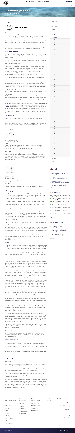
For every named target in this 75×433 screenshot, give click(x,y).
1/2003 (54, 91)
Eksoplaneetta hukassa (36, 405)
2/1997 (54, 153)
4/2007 (54, 47)
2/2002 (54, 104)
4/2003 (54, 84)
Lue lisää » (52, 238)
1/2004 (54, 76)
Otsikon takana (35, 408)
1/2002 (54, 106)
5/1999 (54, 141)
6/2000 (54, 123)
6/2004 (54, 67)
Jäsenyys (7, 398)
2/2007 (54, 52)
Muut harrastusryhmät (56, 164)
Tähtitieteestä (45, 5)
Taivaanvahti (40, 1)
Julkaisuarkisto (55, 37)
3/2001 (54, 116)
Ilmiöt (53, 24)
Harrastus (29, 5)
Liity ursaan (69, 1)
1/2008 (54, 39)
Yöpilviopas (48, 403)
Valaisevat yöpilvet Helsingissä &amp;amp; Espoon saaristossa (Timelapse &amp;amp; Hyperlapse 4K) (60, 230)
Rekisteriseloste (62, 430)
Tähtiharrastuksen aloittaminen (22, 401)
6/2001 (54, 109)
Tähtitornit (7, 407)
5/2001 (54, 111)
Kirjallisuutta (54, 158)
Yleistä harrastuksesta (23, 398)
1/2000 (54, 136)
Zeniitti (53, 5)
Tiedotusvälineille (8, 416)
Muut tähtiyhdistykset (23, 415)
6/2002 (54, 94)
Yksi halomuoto (58, 198)
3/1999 (54, 146)
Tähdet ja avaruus (32, 1)
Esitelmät (7, 408)
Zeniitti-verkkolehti (49, 400)
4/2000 (54, 128)
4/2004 (54, 69)
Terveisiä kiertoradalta (36, 402)
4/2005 (54, 59)
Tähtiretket (7, 412)
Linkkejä (53, 161)
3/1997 (54, 151)
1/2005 (54, 64)
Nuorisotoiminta (22, 403)
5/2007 (54, 44)
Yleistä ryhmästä (55, 21)
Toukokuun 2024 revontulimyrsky (58, 178)
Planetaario (7, 405)
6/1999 (54, 138)
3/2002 (54, 101)
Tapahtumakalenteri (9, 423)
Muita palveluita (8, 421)
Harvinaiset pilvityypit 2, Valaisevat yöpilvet (60, 176)
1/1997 (54, 156)
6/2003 (54, 79)
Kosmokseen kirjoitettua (37, 400)
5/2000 (54, 126)
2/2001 (54, 118)
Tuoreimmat (34, 398)
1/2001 (54, 121)
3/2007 (54, 49)
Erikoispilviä (62, 204)
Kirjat (33, 5)
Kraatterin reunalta (35, 403)
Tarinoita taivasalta (36, 407)
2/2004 (54, 74)
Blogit (36, 5)
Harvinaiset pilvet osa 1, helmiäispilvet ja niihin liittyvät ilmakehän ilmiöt (60, 183)
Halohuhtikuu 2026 (55, 172)
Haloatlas (47, 402)
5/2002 (54, 96)
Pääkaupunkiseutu (22, 413)
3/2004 (54, 71)
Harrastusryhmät (22, 406)
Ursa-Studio (7, 415)
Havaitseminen (54, 26)
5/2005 (54, 57)
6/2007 (54, 42)
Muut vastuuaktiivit (66, 412)
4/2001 (54, 114)
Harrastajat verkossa (55, 32)
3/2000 (54, 131)
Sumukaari (57, 195)
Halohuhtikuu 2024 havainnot (57, 185)
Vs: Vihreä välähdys (55, 225)
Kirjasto (6, 420)
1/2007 (54, 54)
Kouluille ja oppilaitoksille (9, 418)
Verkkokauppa (47, 1)
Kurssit (6, 410)
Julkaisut (53, 34)
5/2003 (54, 81)
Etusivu (21, 5)
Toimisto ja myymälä (9, 403)
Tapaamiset (54, 29)
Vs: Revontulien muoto (56, 235)
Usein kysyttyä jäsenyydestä (10, 400)
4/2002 (54, 99)
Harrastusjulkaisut (22, 408)
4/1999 (54, 143)
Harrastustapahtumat (23, 410)
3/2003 (54, 86)
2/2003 (54, 89)
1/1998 (54, 148)
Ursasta (50, 5)
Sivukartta (68, 430)
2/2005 (54, 62)
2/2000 (54, 133)
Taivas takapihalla (35, 412)
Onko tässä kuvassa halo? (56, 234)
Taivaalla (39, 5)
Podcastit (7, 413)
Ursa (27, 1)
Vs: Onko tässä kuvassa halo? (57, 233)
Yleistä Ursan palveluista (9, 402)
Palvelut (25, 5)
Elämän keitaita (35, 410)
